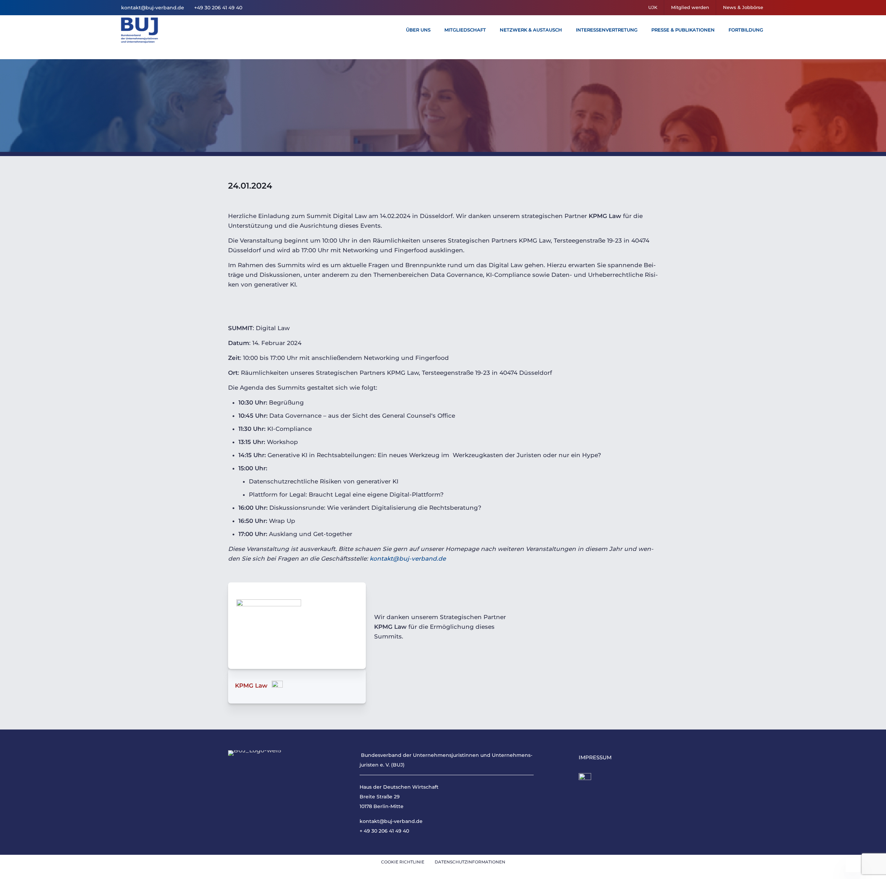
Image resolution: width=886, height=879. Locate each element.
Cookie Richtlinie (402, 861)
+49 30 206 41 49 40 (217, 7)
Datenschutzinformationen (470, 861)
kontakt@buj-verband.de (152, 7)
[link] (585, 779)
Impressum (595, 757)
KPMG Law (251, 685)
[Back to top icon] (853, 865)
